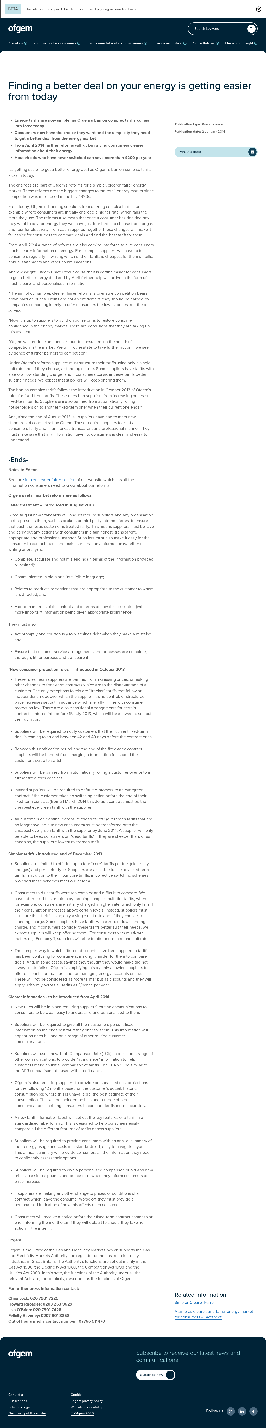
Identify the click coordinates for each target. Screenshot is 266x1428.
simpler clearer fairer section (49, 479)
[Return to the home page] (20, 28)
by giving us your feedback (115, 9)
